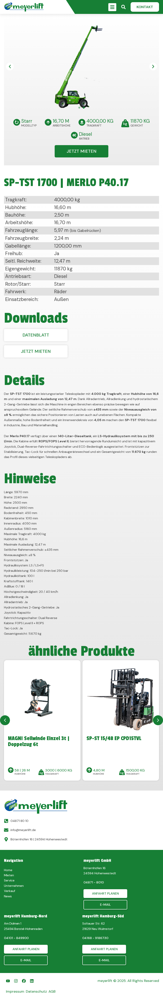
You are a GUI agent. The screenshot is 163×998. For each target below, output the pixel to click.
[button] (145, 7)
